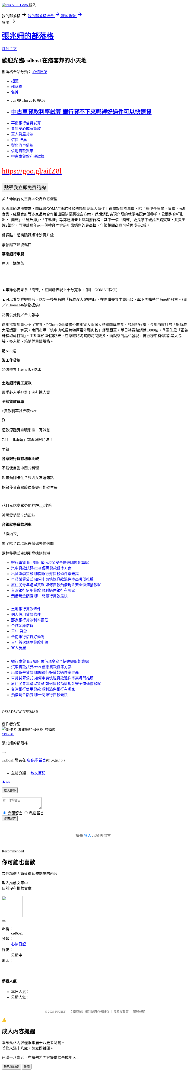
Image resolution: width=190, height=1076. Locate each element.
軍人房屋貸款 (22, 134)
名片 (15, 92)
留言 (42, 760)
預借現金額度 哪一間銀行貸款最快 (39, 596)
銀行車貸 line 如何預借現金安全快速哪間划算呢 (50, 563)
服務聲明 (139, 1011)
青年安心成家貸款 (26, 129)
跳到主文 (9, 49)
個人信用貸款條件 (26, 615)
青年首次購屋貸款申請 (29, 642)
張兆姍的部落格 (28, 36)
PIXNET (60, 1011)
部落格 (16, 87)
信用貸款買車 (22, 151)
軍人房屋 (18, 648)
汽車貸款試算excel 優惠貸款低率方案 (41, 568)
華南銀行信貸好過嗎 (27, 637)
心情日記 (39, 72)
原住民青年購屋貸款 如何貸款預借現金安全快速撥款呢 (56, 585)
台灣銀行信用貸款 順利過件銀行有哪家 (43, 590)
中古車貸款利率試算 (27, 156)
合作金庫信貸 (22, 626)
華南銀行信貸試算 (26, 123)
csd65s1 (8, 734)
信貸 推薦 (19, 140)
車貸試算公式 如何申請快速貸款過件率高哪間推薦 (52, 579)
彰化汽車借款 (22, 145)
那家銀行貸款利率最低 (29, 620)
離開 (27, 1067)
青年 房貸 (19, 631)
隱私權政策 (121, 1011)
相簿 (15, 81)
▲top (6, 781)
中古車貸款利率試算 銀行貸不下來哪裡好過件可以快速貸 (81, 112)
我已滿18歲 (11, 1067)
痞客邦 (32, 760)
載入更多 (10, 790)
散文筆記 (38, 773)
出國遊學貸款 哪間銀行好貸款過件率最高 (45, 574)
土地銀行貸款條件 (26, 609)
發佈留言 (10, 818)
